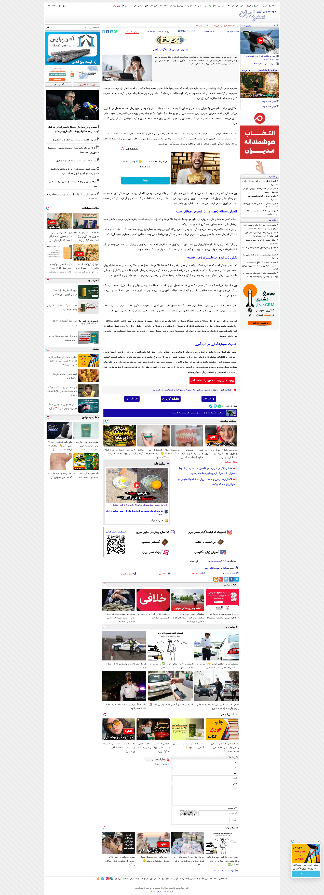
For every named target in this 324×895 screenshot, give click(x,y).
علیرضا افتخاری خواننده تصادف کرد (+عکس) (263, 198)
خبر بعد (207, 399)
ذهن (206, 568)
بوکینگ (156, 764)
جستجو (250, 6)
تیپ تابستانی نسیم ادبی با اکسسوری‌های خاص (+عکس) (260, 205)
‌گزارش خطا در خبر (132, 32)
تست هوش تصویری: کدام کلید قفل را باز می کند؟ (260, 256)
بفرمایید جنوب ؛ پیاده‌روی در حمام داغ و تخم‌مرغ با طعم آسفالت (140, 505)
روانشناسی (226, 31)
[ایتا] (215, 579)
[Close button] (318, 841)
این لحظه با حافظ (205, 542)
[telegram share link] (111, 31)
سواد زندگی (208, 6)
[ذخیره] (184, 31)
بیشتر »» (246, 25)
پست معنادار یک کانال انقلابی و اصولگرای (76, 160)
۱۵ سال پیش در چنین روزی (152, 532)
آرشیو (257, 6)
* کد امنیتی (232, 808)
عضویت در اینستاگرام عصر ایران (207, 532)
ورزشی (180, 6)
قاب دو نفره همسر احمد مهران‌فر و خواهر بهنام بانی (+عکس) (260, 190)
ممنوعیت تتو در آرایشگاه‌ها (264, 63)
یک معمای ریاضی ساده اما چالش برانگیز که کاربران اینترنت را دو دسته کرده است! (259, 227)
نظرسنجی (243, 6)
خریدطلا (145, 180)
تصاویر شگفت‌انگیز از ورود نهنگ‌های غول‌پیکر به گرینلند (262, 58)
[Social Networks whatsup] (219, 406)
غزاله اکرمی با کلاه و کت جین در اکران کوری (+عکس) (262, 212)
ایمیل (235, 773)
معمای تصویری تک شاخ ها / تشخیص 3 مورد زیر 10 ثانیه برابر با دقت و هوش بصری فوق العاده (260, 266)
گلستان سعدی (151, 542)
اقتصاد (193, 6)
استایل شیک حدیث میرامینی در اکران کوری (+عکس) (260, 183)
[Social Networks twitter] (215, 406)
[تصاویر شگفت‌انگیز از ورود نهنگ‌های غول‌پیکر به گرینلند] (259, 41)
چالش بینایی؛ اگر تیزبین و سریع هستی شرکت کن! (261, 242)
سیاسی (200, 6)
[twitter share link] (103, 31)
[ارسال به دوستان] (182, 31)
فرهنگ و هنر (164, 6)
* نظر (235, 783)
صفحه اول (273, 6)
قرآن (146, 6)
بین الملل (173, 6)
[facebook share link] (107, 31)
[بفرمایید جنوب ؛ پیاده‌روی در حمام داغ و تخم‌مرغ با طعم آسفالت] (137, 485)
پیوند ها (217, 6)
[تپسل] (122, 149)
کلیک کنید (306, 874)
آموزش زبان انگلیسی (206, 552)
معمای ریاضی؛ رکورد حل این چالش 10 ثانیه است (260, 249)
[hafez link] (170, 40)
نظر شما (233, 757)
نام (236, 762)
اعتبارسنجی (165, 764)
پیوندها (161, 878)
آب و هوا (235, 6)
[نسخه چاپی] (179, 31)
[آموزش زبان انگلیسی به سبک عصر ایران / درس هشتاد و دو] (259, 85)
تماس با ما (264, 6)
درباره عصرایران (195, 878)
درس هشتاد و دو (269, 101)
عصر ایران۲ (207, 878)
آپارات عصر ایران (152, 552)
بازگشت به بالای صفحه (224, 871)
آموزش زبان (117, 6)
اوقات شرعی (226, 6)
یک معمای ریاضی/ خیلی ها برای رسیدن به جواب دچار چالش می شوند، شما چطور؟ (260, 275)
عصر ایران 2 (127, 6)
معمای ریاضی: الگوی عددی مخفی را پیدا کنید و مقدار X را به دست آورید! (261, 234)
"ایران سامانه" (156, 891)
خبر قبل (134, 399)
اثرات (212, 568)
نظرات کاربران (170, 399)
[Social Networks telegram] (211, 406)
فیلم (134, 6)
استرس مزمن (220, 568)
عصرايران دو (235, 31)
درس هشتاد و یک (268, 106)
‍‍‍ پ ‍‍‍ (191, 31)
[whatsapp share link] (115, 31)
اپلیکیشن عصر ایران (116, 532)
